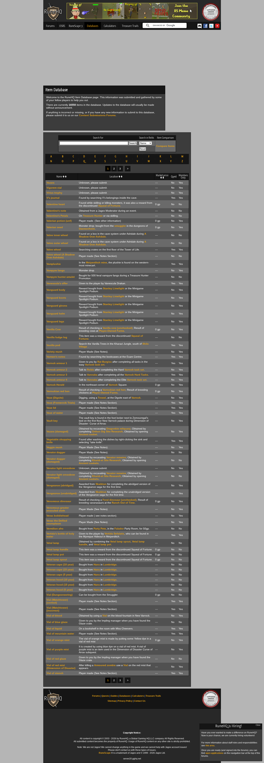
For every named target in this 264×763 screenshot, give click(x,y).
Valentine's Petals (57, 215)
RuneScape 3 (76, 26)
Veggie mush (54, 447)
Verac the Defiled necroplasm (57, 522)
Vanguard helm (56, 313)
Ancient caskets (89, 463)
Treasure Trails (130, 26)
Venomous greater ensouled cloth (58, 509)
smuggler (120, 225)
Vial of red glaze (56, 658)
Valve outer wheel (57, 243)
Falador (119, 528)
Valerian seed (55, 227)
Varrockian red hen (58, 391)
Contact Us (139, 701)
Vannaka (92, 374)
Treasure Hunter (93, 215)
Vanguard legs (55, 321)
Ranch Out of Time (123, 502)
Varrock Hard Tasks (136, 374)
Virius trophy (54, 192)
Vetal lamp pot (102, 544)
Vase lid (51, 407)
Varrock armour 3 (57, 374)
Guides (114, 696)
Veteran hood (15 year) (60, 584)
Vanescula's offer (57, 283)
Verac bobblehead (58, 515)
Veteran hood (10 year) (60, 579)
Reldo (90, 369)
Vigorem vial (54, 187)
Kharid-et (97, 460)
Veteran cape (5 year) (59, 574)
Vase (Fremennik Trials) (61, 402)
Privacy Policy (125, 701)
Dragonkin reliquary (118, 428)
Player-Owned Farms (111, 330)
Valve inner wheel (57, 235)
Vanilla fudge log (57, 337)
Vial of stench (55, 673)
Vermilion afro (55, 528)
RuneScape (105, 753)
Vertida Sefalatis (114, 533)
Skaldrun (101, 484)
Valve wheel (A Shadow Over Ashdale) (61, 256)
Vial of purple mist (58, 649)
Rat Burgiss (104, 361)
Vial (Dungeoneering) (60, 594)
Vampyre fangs (56, 270)
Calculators (110, 26)
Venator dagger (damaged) (56, 460)
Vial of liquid (54, 628)
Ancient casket (88, 434)
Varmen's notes (56, 356)
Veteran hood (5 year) (60, 589)
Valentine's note (56, 210)
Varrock (113, 384)
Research (117, 431)
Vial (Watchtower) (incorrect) (57, 609)
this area (209, 745)
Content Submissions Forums (97, 115)
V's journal (53, 197)
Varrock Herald (55, 384)
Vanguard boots (56, 297)
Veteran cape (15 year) (60, 569)
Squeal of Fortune (109, 205)
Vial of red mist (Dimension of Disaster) (61, 667)
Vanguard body (56, 289)
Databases (92, 26)
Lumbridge (110, 564)
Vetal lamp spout (120, 541)
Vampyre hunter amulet (61, 276)
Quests (105, 696)
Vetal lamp (53, 543)
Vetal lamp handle (57, 549)
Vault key (52, 420)
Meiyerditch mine (96, 262)
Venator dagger (56, 452)
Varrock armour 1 (57, 363)
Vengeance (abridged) (60, 485)
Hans (97, 564)
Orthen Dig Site (101, 431)
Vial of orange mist (58, 640)
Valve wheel (54, 249)
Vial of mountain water (60, 633)
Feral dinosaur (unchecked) (119, 499)
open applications (214, 753)
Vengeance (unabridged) (62, 493)
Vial (104, 615)
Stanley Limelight (113, 288)
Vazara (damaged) (57, 431)
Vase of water (55, 412)
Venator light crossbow (61, 468)
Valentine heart (56, 204)
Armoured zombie (105, 665)
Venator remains (116, 457)
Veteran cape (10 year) (60, 564)
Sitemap (112, 701)
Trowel (102, 397)
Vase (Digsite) (55, 397)
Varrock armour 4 (57, 379)
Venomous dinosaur (59, 501)
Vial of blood (54, 615)
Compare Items (165, 146)
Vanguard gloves (57, 305)
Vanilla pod (53, 345)
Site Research (112, 460)
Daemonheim (87, 228)
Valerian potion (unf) (59, 220)
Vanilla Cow (54, 329)
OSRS (62, 26)
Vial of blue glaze (57, 622)
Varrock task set (95, 364)
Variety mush (54, 351)
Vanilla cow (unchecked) (118, 327)
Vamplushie (54, 263)
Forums (50, 26)
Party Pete (100, 528)
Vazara (50, 182)
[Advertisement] (132, 58)
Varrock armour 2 (57, 369)
